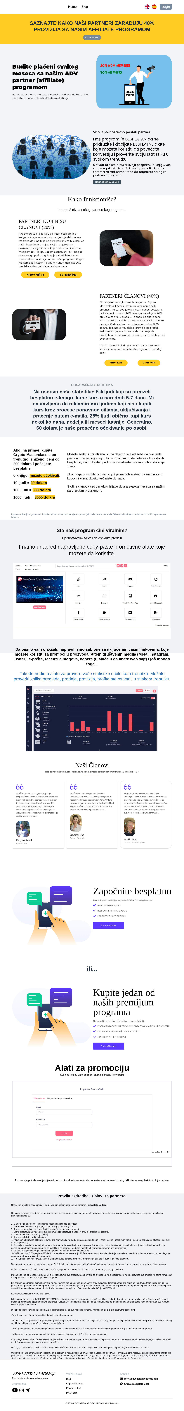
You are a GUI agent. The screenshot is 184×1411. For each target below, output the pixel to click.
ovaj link (143, 1180)
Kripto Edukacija (74, 1383)
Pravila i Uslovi (73, 1388)
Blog (84, 6)
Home (72, 6)
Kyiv (18, 843)
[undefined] (21, 1390)
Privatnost (71, 1392)
